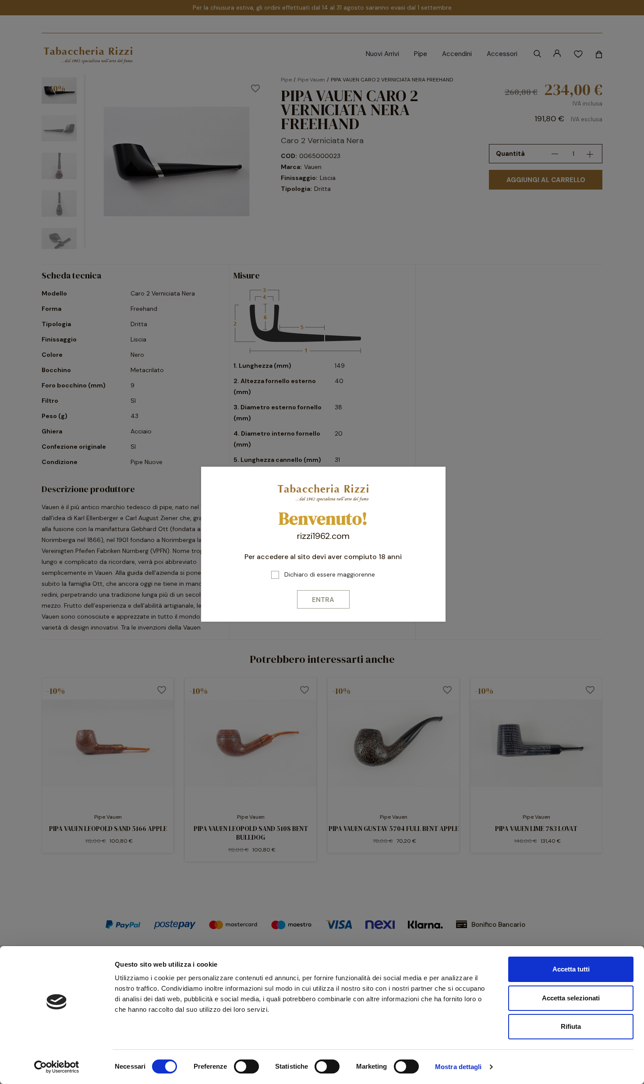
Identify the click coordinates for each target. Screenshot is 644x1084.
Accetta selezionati (571, 998)
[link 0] (56, 1066)
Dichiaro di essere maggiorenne (329, 574)
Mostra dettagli (458, 1066)
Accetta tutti (571, 969)
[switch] (246, 1066)
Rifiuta (571, 1026)
